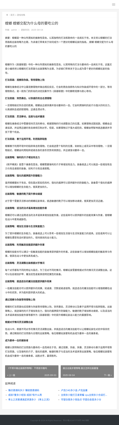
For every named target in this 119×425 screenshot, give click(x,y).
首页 (12, 15)
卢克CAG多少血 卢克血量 (74, 390)
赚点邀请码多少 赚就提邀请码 (23, 390)
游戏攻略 (21, 15)
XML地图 (85, 420)
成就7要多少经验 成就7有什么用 (25, 394)
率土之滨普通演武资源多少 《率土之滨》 (29, 399)
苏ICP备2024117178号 (72, 420)
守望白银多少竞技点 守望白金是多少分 (81, 399)
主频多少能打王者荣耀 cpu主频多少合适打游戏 (84, 394)
